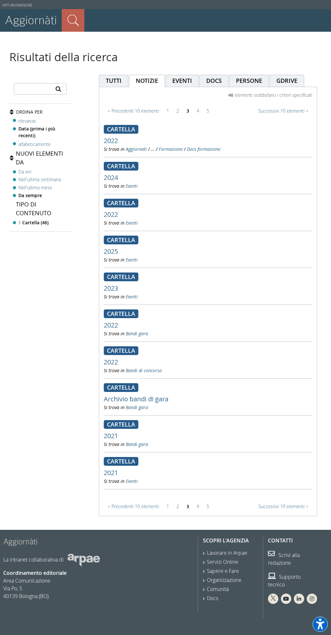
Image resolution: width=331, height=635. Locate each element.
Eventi (132, 186)
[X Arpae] (273, 598)
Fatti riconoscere (17, 5)
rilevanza (27, 121)
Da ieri (24, 172)
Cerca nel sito (73, 20)
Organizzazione (224, 580)
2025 (111, 251)
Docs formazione (203, 149)
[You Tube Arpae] (286, 598)
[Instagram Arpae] (312, 598)
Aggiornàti (31, 20)
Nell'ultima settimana (39, 179)
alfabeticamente (34, 144)
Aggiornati (136, 149)
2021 (111, 435)
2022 (111, 140)
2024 (111, 177)
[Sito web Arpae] (83, 559)
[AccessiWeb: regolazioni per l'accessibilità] (320, 624)
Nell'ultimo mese (35, 187)
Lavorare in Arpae (227, 552)
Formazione (171, 149)
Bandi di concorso (144, 370)
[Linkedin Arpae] (299, 598)
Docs (212, 598)
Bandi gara (137, 333)
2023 (111, 288)
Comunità (218, 589)
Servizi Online (222, 561)
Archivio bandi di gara (136, 399)
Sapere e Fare (223, 570)
